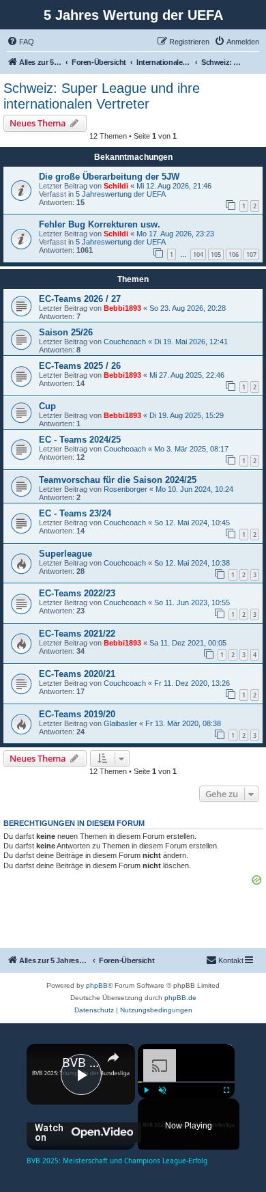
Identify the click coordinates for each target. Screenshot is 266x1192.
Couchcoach (125, 341)
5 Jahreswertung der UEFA (121, 194)
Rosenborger (125, 489)
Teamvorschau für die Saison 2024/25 (117, 480)
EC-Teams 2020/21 (77, 674)
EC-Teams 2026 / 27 (80, 299)
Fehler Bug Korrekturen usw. (99, 224)
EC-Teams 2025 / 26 (80, 366)
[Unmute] (162, 1090)
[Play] (146, 1090)
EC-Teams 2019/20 (77, 714)
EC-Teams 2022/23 (77, 593)
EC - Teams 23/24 (75, 513)
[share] (113, 1057)
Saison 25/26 (66, 332)
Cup (47, 406)
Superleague (65, 554)
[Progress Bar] (186, 1081)
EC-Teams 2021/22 (77, 633)
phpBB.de (180, 997)
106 (233, 254)
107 (251, 254)
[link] (45, 1062)
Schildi (116, 186)
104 (198, 254)
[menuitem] (20, 41)
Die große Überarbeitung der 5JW (109, 176)
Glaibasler (120, 723)
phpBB (97, 985)
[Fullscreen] (226, 1090)
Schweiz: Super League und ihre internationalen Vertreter (101, 96)
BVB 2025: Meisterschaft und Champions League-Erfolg (81, 1062)
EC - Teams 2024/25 (80, 439)
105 (216, 254)
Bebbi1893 (122, 308)
